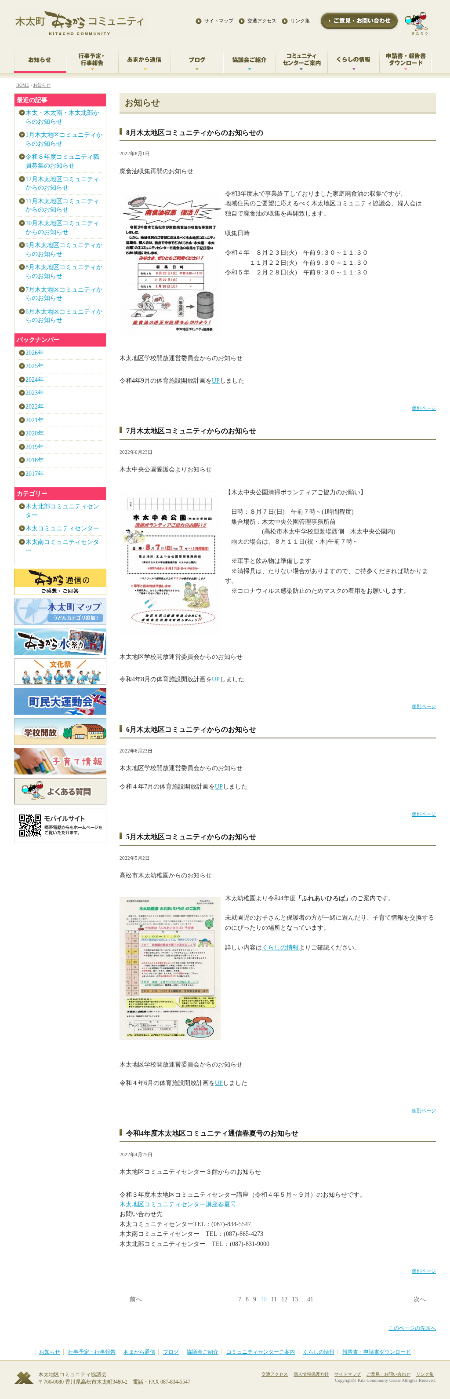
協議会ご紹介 (202, 1352)
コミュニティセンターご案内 (260, 1352)
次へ (420, 1299)
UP (216, 380)
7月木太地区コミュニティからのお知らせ (191, 431)
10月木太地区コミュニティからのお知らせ (62, 227)
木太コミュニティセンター (62, 528)
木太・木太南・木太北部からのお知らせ (62, 117)
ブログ (171, 1352)
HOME (22, 85)
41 (310, 1299)
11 (274, 1299)
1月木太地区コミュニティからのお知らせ (63, 139)
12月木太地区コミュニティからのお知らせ (62, 183)
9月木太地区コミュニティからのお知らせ (63, 249)
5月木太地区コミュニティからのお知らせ (191, 836)
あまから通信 (139, 1352)
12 (284, 1299)
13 (295, 1299)
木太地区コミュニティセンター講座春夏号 (178, 1204)
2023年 (34, 393)
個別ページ (424, 408)
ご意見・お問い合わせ (388, 1374)
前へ (136, 1299)
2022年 (34, 406)
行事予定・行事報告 (92, 1352)
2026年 (34, 353)
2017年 (34, 474)
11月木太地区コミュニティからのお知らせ (62, 205)
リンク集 (300, 20)
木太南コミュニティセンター (62, 546)
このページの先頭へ (412, 1328)
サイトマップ (218, 20)
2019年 (34, 447)
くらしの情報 (280, 947)
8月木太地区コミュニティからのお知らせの (194, 132)
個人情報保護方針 (311, 1374)
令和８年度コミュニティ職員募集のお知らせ (62, 161)
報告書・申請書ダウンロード (376, 1352)
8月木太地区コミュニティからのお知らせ (63, 271)
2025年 (34, 366)
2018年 (34, 460)
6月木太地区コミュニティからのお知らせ (191, 729)
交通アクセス (261, 20)
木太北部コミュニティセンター (62, 511)
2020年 (34, 433)
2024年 (34, 379)
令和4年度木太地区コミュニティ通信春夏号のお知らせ (212, 1133)
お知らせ (42, 85)
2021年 (34, 420)
